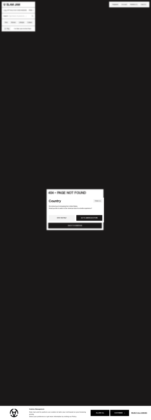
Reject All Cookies (139, 413)
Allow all (100, 413)
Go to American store (89, 218)
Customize (118, 413)
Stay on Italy (62, 218)
